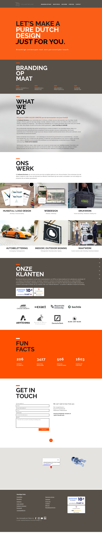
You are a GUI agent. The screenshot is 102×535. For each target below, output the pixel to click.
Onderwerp (19, 412)
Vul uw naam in (19, 403)
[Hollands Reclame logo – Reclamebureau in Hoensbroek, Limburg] (25, 4)
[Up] (51, 440)
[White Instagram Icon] (38, 518)
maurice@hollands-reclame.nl (62, 413)
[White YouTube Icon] (42, 518)
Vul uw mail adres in (21, 408)
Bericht (17, 417)
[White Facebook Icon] (35, 518)
